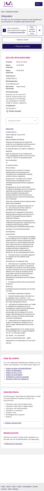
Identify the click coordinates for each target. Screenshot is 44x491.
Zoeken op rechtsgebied (14, 375)
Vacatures (4, 488)
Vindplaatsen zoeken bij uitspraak (17, 377)
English (3, 486)
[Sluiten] (39, 30)
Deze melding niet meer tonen (32, 30)
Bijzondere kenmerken (10, 88)
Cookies (19, 486)
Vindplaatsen (10, 105)
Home (3, 11)
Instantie (9, 62)
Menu (38, 4)
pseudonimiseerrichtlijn (17, 32)
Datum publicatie (9, 71)
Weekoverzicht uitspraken (13, 444)
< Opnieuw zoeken (22, 40)
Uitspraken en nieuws (12, 11)
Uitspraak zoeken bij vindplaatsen (17, 379)
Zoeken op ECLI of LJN (14, 372)
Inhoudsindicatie (12, 92)
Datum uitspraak (9, 66)
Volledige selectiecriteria (13, 423)
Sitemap (8, 486)
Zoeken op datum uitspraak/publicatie (18, 368)
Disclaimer (15, 488)
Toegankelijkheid (27, 486)
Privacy (14, 486)
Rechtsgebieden (11, 81)
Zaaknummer (10, 76)
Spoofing (35, 486)
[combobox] (22, 120)
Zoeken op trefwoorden (13, 370)
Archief (9, 488)
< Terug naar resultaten (22, 46)
